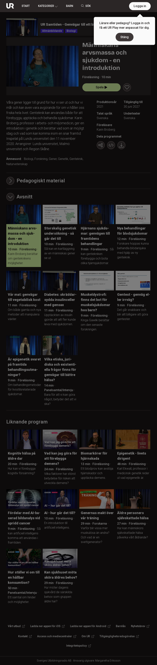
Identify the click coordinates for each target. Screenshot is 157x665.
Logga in (140, 6)
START (26, 5)
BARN (69, 5)
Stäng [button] (124, 37)
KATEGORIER (46, 5)
